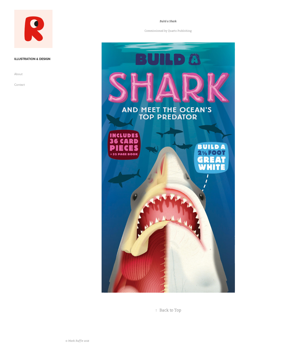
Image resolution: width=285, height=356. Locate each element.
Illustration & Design (32, 59)
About (18, 74)
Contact (19, 84)
